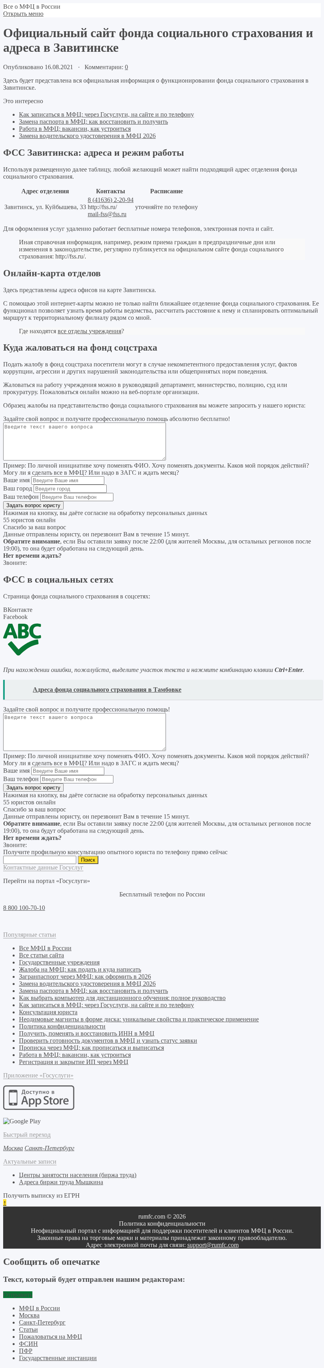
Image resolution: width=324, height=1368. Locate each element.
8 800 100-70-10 (24, 907)
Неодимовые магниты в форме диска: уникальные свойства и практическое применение (139, 1019)
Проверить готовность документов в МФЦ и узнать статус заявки (108, 1040)
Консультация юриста (48, 1012)
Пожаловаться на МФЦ (50, 1336)
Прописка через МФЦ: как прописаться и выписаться (91, 1047)
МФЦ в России (39, 1308)
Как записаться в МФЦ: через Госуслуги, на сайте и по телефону (106, 114)
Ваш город (17, 488)
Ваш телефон (21, 496)
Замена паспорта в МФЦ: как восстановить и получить (93, 121)
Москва (29, 1315)
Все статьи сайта (41, 955)
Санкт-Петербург (42, 1322)
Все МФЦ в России (45, 948)
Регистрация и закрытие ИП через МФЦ (73, 1062)
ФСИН (28, 1343)
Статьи (28, 1329)
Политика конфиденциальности (62, 1026)
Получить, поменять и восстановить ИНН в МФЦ (86, 1033)
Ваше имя (16, 480)
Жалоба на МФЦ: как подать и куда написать (80, 969)
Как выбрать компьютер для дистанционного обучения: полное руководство (122, 997)
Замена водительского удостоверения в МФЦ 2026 (87, 135)
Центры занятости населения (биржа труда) (77, 1175)
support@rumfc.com (213, 1245)
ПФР (25, 1350)
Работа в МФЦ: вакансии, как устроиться (75, 128)
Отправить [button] (17, 1294)
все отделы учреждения (89, 331)
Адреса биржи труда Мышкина (61, 1182)
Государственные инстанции (58, 1358)
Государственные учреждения (59, 962)
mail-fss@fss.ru (107, 214)
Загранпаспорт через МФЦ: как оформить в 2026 (85, 976)
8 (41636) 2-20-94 (111, 199)
